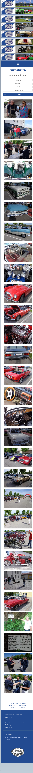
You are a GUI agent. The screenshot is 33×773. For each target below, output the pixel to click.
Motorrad (18, 80)
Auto (18, 83)
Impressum (13, 706)
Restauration (19, 90)
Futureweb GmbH (18, 707)
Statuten (22, 706)
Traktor (19, 87)
